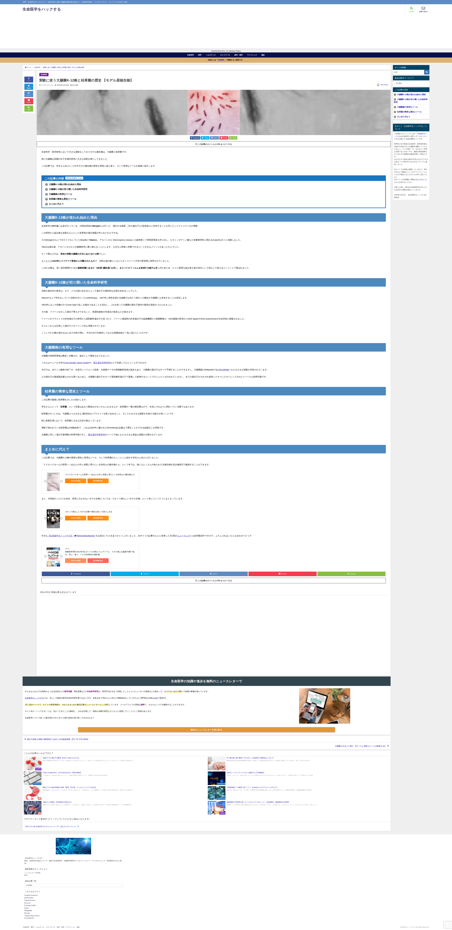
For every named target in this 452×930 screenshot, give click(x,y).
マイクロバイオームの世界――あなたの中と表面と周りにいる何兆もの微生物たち (100, 474)
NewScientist (28, 898)
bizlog (26, 908)
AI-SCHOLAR (29, 918)
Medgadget (28, 910)
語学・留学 (238, 55)
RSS (26, 875)
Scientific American (31, 895)
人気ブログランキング (68, 826)
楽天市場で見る (98, 481)
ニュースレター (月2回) (32, 873)
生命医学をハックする (34, 698)
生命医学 (221, 60)
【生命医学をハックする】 (60, 536)
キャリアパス (225, 55)
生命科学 (190, 55)
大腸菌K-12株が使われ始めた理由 (63, 184)
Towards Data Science (31, 915)
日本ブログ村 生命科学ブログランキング (40, 826)
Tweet (29, 88)
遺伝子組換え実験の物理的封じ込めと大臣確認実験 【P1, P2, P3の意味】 (58, 739)
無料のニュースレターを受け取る (206, 730)
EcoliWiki (224, 370)
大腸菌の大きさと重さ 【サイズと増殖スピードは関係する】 (360, 746)
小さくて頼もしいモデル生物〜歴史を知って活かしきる (88, 512)
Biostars (27, 913)
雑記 (263, 55)
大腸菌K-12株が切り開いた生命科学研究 (66, 189)
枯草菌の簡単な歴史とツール (61, 199)
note (156, 698)
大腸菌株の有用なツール (59, 194)
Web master (384, 84)
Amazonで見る (76, 481)
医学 (200, 55)
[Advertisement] (226, 31)
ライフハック (252, 55)
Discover (27, 903)
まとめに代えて (55, 204)
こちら (409, 174)
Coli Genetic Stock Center (77, 363)
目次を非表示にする (74, 178)
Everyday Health (30, 905)
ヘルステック (211, 55)
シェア (29, 81)
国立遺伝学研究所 (101, 363)
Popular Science (29, 900)
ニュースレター (184, 536)
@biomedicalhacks (85, 536)
